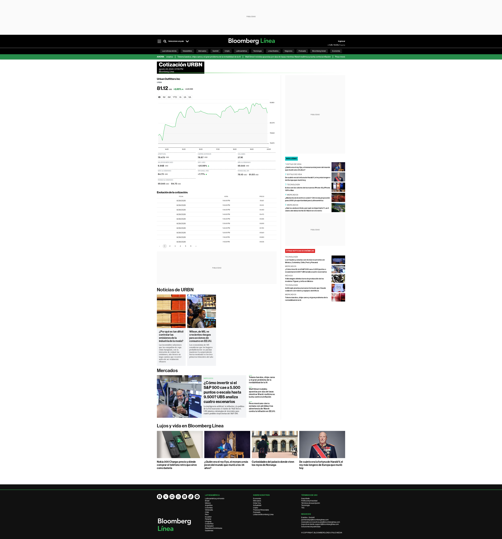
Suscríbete (305, 498)
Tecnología (305, 505)
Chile (207, 512)
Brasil (207, 501)
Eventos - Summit (308, 517)
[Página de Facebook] (159, 496)
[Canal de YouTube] (172, 496)
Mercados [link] (202, 51)
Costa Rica (209, 524)
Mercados (167, 370)
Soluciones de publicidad (310, 527)
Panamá (208, 519)
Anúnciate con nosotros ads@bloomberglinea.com (320, 522)
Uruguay (208, 521)
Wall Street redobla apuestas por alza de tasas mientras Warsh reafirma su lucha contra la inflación (269, 57)
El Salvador (209, 526)
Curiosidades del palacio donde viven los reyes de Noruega (273, 463)
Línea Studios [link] (273, 51)
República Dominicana (213, 528)
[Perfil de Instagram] (178, 496)
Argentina (208, 505)
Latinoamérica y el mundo (214, 498)
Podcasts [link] (302, 51)
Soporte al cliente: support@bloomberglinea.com (320, 524)
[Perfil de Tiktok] (190, 496)
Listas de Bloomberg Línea (263, 514)
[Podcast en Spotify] (197, 496)
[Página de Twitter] (165, 496)
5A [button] (190, 97)
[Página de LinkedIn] (184, 496)
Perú (207, 514)
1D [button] (159, 97)
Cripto (255, 508)
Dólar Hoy (257, 503)
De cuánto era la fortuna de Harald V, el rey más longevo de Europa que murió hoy (321, 465)
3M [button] (169, 97)
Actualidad (257, 505)
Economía (257, 498)
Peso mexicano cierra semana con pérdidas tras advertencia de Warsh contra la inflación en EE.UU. (262, 407)
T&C (303, 508)
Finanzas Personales (261, 510)
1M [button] (164, 97)
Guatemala (209, 530)
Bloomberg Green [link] (319, 51)
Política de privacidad (309, 501)
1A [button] (180, 97)
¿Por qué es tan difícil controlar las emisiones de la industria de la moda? (171, 336)
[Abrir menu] (159, 41)
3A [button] (185, 97)
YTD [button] (175, 97)
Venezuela (209, 510)
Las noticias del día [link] (169, 51)
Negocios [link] (288, 51)
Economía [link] (336, 51)
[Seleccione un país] (187, 41)
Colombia (209, 508)
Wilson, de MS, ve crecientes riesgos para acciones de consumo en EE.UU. (200, 336)
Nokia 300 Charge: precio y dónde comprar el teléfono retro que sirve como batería (177, 465)
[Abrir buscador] (165, 41)
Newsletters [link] (187, 51)
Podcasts (256, 512)
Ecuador (208, 517)
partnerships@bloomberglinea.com (315, 520)
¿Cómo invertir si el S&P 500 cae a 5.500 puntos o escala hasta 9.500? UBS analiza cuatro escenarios (222, 392)
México (208, 503)
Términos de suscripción (310, 503)
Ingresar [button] (341, 41)
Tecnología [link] (257, 51)
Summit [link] (215, 51)
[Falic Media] (329, 45)
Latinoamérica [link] (241, 51)
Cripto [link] (227, 51)
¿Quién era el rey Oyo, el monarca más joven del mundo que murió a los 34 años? (226, 465)
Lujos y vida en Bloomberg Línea (190, 426)
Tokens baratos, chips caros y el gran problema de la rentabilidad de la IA (190, 57)
